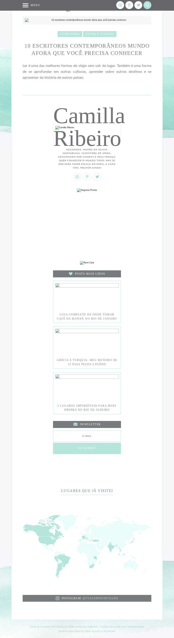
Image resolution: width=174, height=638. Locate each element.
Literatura (70, 34)
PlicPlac (110, 631)
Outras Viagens (99, 34)
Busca (147, 5)
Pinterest (129, 5)
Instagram (120, 5)
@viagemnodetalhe (100, 598)
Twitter (138, 5)
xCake (95, 631)
